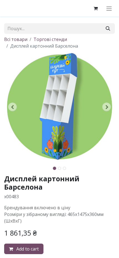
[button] (12, 106)
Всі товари (15, 39)
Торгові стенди (50, 39)
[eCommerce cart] (95, 8)
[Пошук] (108, 28)
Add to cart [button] (27, 249)
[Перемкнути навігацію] (109, 8)
